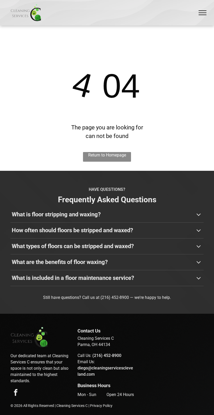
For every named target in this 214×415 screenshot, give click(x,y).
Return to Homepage (107, 155)
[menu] (202, 13)
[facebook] (15, 393)
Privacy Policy (101, 406)
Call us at (90, 297)
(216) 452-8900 (114, 297)
